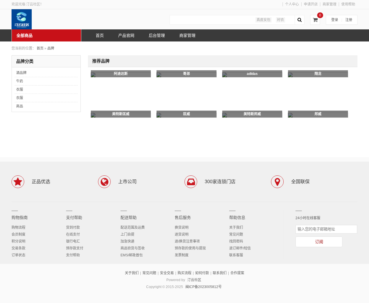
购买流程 (184, 273)
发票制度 (182, 255)
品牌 (50, 48)
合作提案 (237, 273)
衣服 (19, 90)
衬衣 (280, 20)
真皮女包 (263, 20)
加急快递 (127, 241)
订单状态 (18, 255)
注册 (348, 20)
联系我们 (220, 273)
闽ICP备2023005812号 (203, 287)
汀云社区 (194, 280)
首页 (40, 48)
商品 (19, 106)
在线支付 (73, 234)
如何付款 (202, 273)
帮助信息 (237, 217)
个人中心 (292, 4)
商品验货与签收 (133, 248)
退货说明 (182, 234)
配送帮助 (129, 217)
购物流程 (18, 228)
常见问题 (236, 234)
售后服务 (183, 217)
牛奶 (19, 81)
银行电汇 (73, 241)
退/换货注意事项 (187, 241)
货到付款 (73, 228)
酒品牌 (21, 73)
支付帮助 (74, 217)
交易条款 (18, 248)
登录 (334, 20)
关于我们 (236, 228)
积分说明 (18, 241)
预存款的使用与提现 (190, 248)
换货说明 (182, 228)
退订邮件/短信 (240, 248)
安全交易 (167, 273)
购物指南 (20, 217)
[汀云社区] (55, 19)
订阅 (319, 241)
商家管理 (329, 4)
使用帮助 (348, 4)
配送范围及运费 (133, 228)
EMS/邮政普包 (132, 255)
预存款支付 (74, 248)
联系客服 (236, 255)
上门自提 (127, 234)
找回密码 (236, 241)
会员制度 (18, 234)
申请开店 (311, 4)
